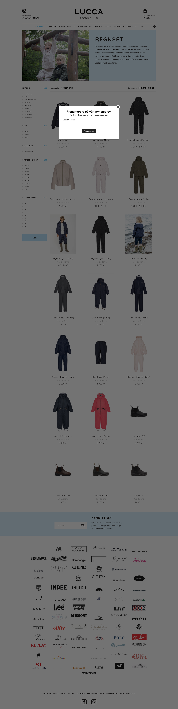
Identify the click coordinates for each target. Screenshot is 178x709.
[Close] (118, 107)
